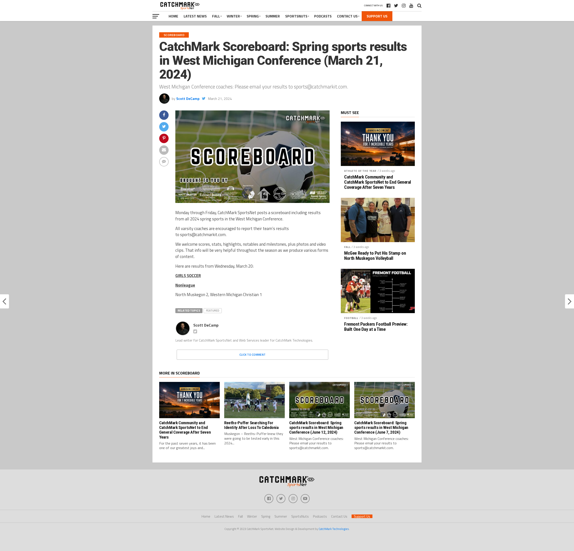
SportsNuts (296, 16)
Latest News (195, 16)
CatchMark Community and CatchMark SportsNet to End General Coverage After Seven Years (377, 182)
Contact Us (347, 16)
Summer (272, 16)
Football (351, 318)
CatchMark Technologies (334, 529)
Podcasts (323, 16)
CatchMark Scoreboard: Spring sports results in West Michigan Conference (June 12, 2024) (316, 427)
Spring (253, 16)
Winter (233, 16)
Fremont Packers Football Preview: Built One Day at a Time (375, 327)
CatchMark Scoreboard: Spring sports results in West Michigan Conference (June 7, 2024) (381, 427)
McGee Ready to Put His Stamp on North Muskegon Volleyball (375, 256)
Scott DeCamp (188, 98)
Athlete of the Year (360, 171)
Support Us (377, 16)
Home (173, 16)
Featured (212, 310)
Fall (216, 16)
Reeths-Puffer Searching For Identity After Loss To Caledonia (251, 425)
